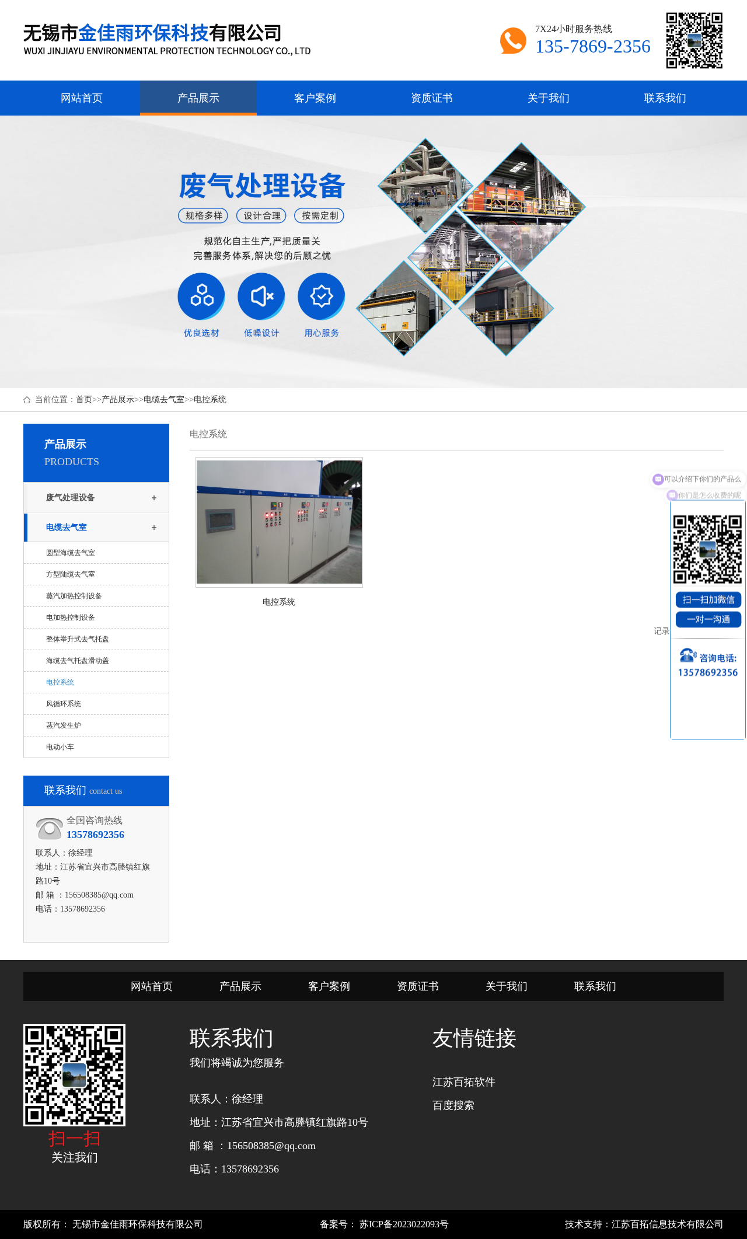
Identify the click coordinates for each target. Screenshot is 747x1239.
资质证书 (418, 986)
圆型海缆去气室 (70, 553)
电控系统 (210, 399)
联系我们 (595, 986)
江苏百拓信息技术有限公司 (668, 1224)
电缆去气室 (164, 399)
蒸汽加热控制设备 (74, 596)
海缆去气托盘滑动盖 (77, 661)
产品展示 (118, 399)
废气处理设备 (70, 497)
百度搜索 (453, 1105)
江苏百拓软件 (463, 1082)
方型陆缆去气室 (70, 574)
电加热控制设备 (70, 617)
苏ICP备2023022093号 (403, 1224)
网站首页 (152, 986)
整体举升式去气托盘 (77, 639)
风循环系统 (63, 704)
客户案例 (329, 986)
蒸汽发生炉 (63, 725)
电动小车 (60, 747)
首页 (84, 399)
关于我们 (507, 986)
